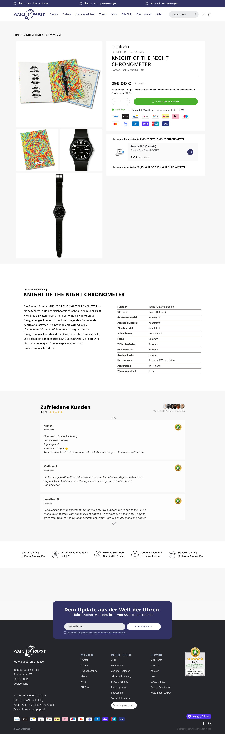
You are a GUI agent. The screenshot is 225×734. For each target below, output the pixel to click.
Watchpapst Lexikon (161, 692)
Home (16, 35)
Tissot (84, 676)
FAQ (153, 676)
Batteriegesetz (118, 687)
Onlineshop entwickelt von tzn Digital (194, 729)
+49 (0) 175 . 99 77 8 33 (41, 704)
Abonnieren (142, 626)
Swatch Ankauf (158, 681)
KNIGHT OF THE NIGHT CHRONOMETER (42, 35)
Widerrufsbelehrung (121, 676)
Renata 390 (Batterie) (143, 146)
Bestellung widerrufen (124, 705)
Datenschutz (117, 665)
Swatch (85, 660)
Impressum (117, 692)
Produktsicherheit (120, 681)
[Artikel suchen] (195, 14)
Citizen (84, 665)
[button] (53, 14)
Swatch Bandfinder (160, 687)
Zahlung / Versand (120, 671)
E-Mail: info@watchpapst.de (30, 709)
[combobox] (184, 14)
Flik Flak (85, 687)
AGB (113, 660)
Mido (83, 681)
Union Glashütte (89, 671)
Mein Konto (156, 660)
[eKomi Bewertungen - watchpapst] (195, 661)
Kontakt (155, 671)
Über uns (155, 665)
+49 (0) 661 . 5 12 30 (35, 695)
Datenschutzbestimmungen (110, 632)
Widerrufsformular (120, 698)
